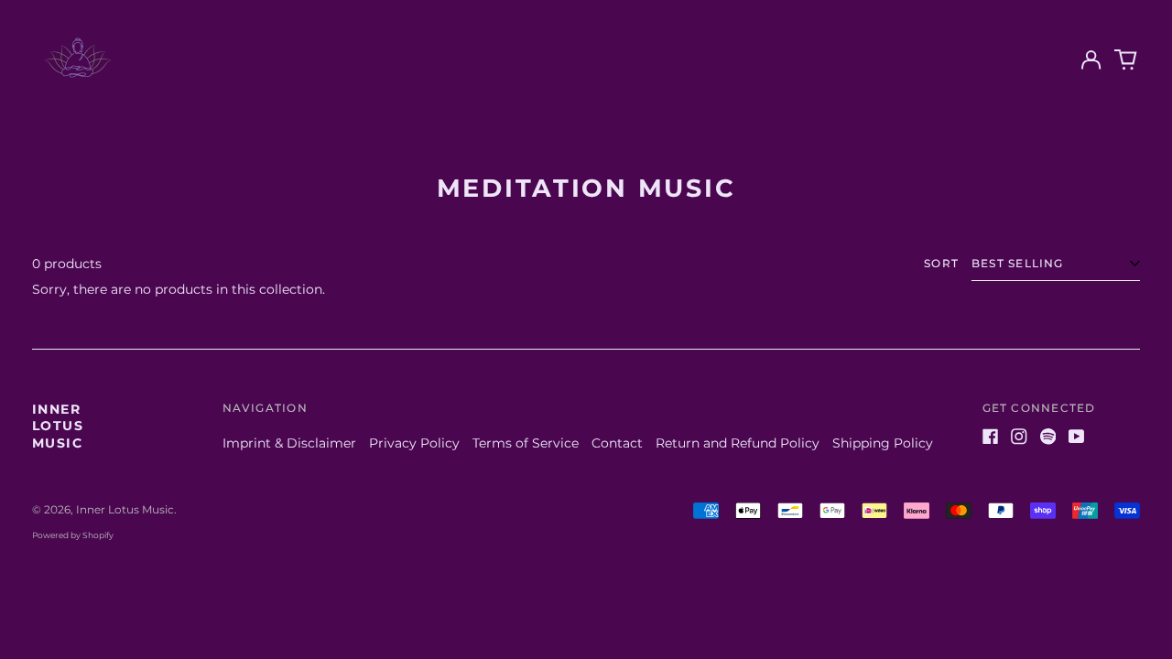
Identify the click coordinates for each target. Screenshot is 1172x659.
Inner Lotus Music (57, 425)
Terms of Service (525, 443)
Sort (941, 263)
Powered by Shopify (73, 535)
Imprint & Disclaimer (289, 443)
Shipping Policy (882, 443)
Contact (617, 443)
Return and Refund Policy (737, 443)
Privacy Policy (414, 443)
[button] (1126, 60)
